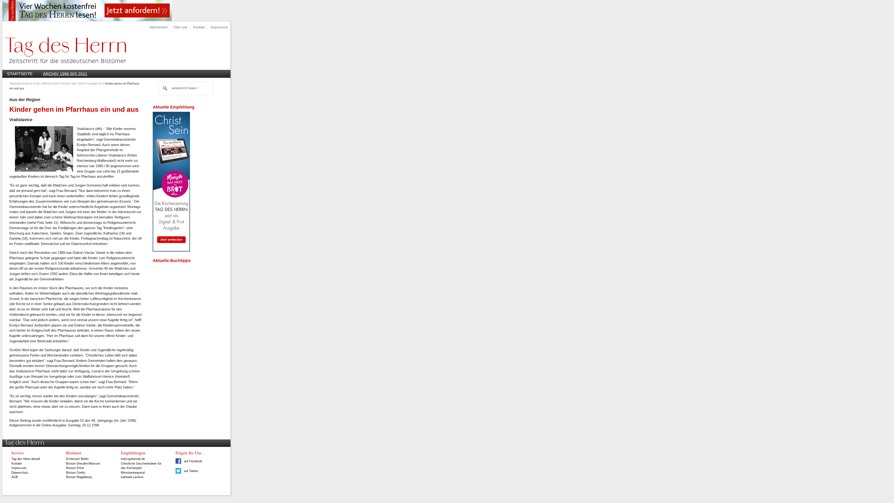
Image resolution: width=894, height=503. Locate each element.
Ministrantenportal (133, 472)
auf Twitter (190, 471)
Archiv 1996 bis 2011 (65, 73)
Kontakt (199, 27)
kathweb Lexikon (132, 477)
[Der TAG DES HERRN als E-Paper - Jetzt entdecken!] (171, 250)
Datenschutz (19, 472)
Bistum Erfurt (75, 468)
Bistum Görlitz (75, 472)
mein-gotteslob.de (133, 459)
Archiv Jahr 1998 (73, 83)
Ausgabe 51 (94, 83)
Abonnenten (158, 27)
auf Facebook (192, 461)
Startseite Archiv (19, 83)
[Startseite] (64, 67)
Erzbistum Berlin (77, 459)
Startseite (20, 73)
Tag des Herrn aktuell (25, 459)
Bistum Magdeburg (78, 477)
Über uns (180, 27)
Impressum (219, 27)
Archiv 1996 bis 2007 (46, 83)
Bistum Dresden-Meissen (83, 463)
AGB (14, 477)
